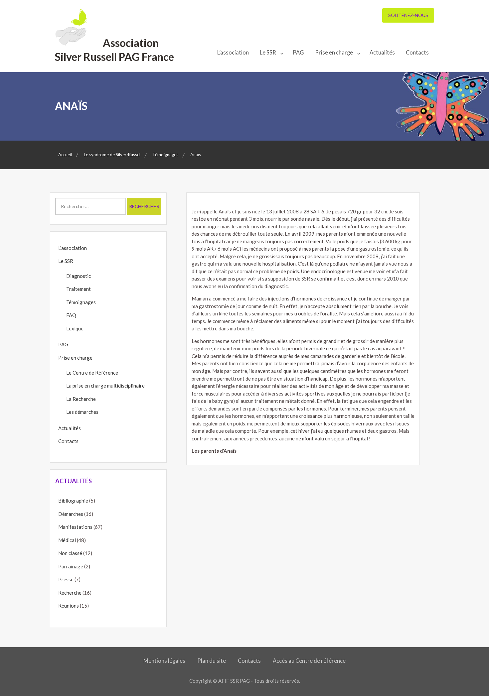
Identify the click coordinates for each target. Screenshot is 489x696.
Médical (67, 540)
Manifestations (75, 527)
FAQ (71, 315)
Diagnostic (78, 276)
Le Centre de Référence (92, 373)
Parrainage (70, 566)
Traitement (78, 289)
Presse (66, 579)
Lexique (74, 328)
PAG (298, 52)
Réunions (68, 606)
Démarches (70, 514)
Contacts (417, 52)
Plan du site (211, 660)
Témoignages (81, 302)
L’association (233, 52)
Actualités (382, 52)
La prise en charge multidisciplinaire (105, 386)
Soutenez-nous (408, 15)
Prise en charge (334, 52)
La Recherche (81, 399)
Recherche (70, 593)
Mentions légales (164, 660)
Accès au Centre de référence (309, 660)
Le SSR (268, 52)
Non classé (70, 553)
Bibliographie (73, 501)
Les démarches (82, 412)
